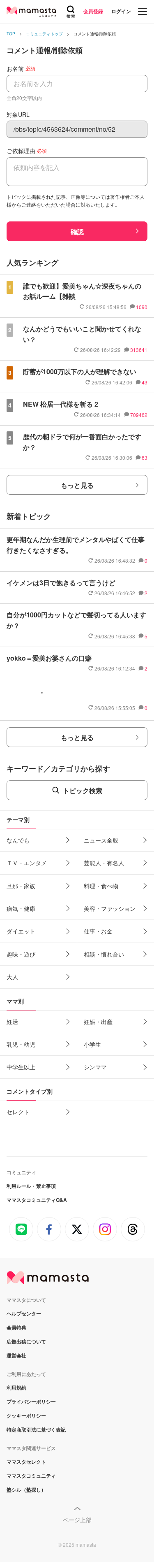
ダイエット (21, 931)
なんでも (18, 840)
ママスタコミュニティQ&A (37, 1199)
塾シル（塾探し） (26, 1489)
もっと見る (77, 485)
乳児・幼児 (21, 1044)
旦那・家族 (21, 886)
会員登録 (93, 11)
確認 (77, 231)
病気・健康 (21, 908)
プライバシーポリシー (31, 1401)
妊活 (12, 1021)
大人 (12, 977)
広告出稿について (26, 1341)
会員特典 (16, 1327)
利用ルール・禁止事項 (31, 1185)
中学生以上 (21, 1067)
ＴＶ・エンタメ (27, 863)
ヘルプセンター (24, 1313)
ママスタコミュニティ (31, 1475)
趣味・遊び (21, 954)
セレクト (18, 1112)
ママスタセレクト (26, 1461)
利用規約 (16, 1387)
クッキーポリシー (26, 1415)
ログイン (121, 11)
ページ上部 (77, 1519)
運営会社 (16, 1355)
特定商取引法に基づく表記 (36, 1429)
